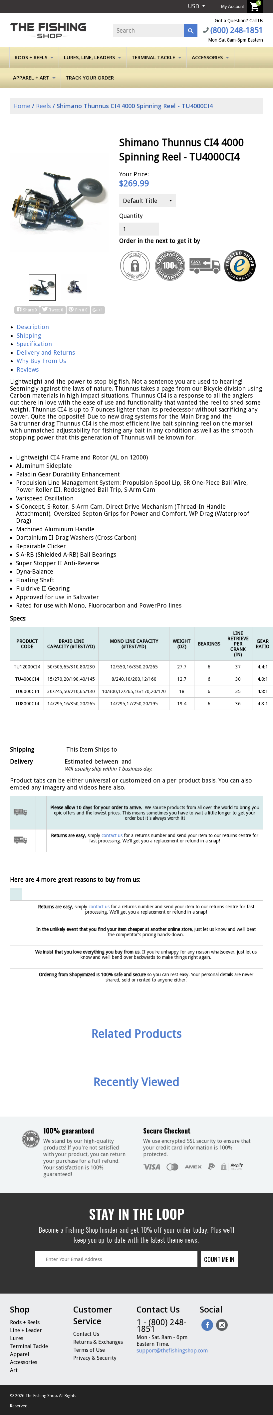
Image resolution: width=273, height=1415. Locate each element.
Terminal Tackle (153, 57)
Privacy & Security (95, 1358)
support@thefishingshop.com (172, 1350)
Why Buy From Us (41, 360)
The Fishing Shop (41, 1395)
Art (14, 1370)
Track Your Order (90, 77)
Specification (34, 343)
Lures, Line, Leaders (89, 57)
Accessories (207, 57)
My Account (232, 6)
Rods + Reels (31, 57)
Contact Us (86, 1334)
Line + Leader (26, 1330)
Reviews (28, 369)
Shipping (29, 335)
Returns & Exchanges (98, 1342)
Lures (16, 1338)
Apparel (19, 1354)
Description (33, 326)
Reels (43, 106)
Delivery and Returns (46, 352)
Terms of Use (89, 1350)
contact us (99, 906)
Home (21, 106)
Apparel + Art (31, 77)
